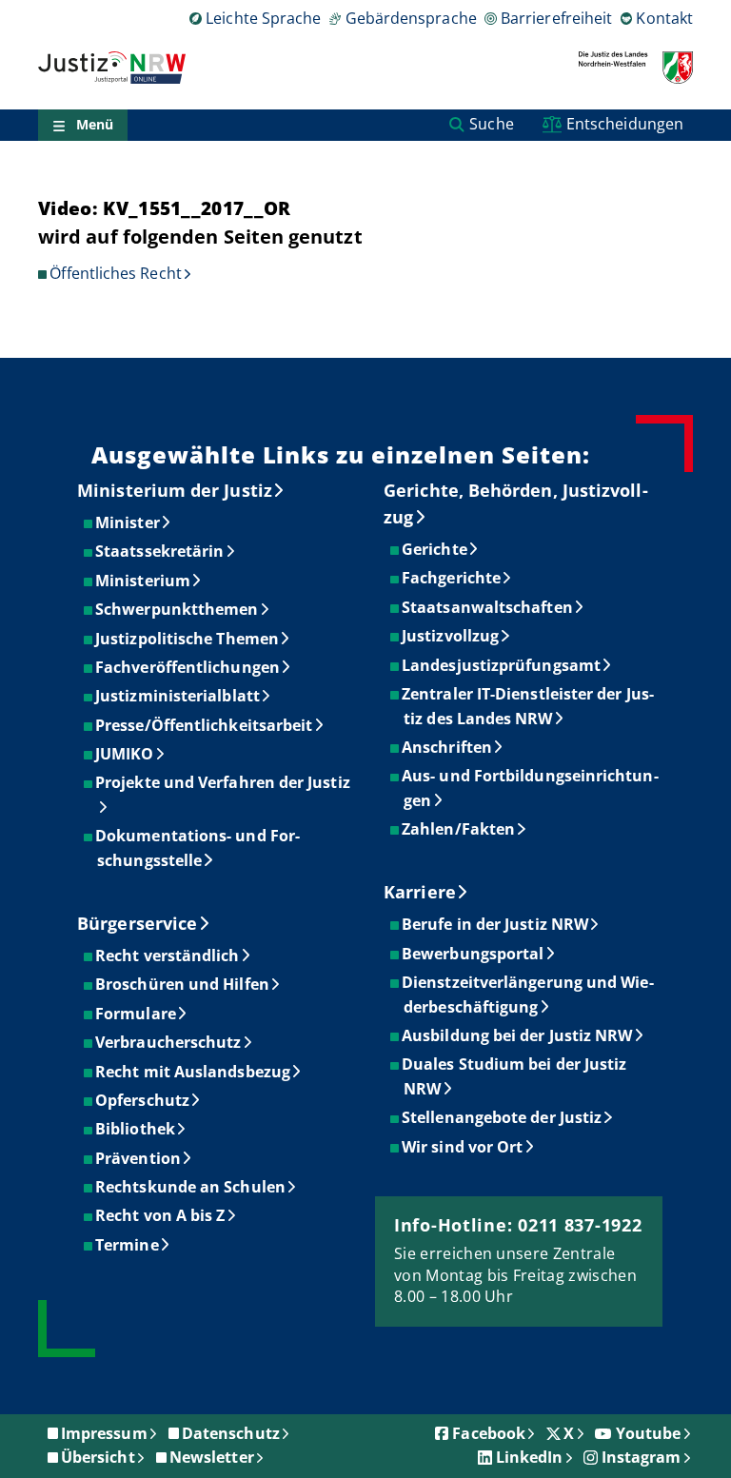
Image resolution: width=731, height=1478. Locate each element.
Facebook (488, 1433)
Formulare (136, 1013)
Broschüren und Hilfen (183, 984)
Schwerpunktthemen (177, 609)
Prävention (139, 1158)
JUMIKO (125, 753)
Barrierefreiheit (556, 18)
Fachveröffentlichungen (188, 667)
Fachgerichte (452, 577)
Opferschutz (143, 1100)
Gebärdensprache (411, 18)
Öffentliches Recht (115, 273)
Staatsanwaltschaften (488, 607)
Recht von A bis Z (161, 1215)
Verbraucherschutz (169, 1042)
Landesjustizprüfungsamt (502, 665)
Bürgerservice (137, 923)
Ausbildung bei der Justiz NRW (518, 1035)
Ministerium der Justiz (174, 490)
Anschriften (448, 747)
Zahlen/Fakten (459, 828)
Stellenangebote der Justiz (503, 1117)
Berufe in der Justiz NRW (496, 924)
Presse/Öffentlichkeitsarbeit (204, 725)
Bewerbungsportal (473, 953)
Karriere (420, 891)
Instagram (642, 1457)
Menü (94, 124)
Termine (128, 1244)
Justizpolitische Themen (188, 638)
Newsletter (211, 1457)
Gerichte (435, 549)
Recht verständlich (168, 955)
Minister (128, 522)
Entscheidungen (624, 123)
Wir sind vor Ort (463, 1146)
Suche (491, 123)
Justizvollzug (451, 635)
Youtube (649, 1433)
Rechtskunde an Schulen (191, 1186)
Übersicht (98, 1457)
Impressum (104, 1433)
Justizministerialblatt (178, 695)
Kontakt (664, 18)
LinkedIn (529, 1457)
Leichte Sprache (263, 18)
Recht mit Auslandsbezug (193, 1071)
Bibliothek (136, 1128)
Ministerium (143, 580)
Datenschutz (231, 1433)
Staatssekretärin (160, 551)
